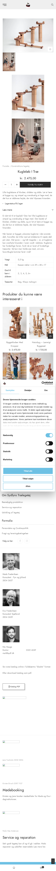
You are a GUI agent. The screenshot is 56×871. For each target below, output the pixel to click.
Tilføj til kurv (35, 184)
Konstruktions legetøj (20, 166)
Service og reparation (12, 507)
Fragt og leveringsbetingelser (15, 533)
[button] (23, 336)
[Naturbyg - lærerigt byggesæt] (41, 323)
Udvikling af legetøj (11, 512)
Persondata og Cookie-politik (15, 528)
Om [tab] (46, 390)
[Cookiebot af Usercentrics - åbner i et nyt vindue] (41, 383)
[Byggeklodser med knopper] (15, 323)
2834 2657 (8, 580)
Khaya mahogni (29, 281)
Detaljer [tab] (28, 390)
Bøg (19, 281)
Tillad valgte (28, 478)
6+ (29, 273)
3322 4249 (35, 650)
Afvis (28, 486)
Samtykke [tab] (10, 390)
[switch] (49, 443)
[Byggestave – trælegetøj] (15, 368)
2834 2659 (8, 617)
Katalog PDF (15, 686)
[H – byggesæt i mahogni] (41, 368)
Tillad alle (28, 471)
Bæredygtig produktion (12, 502)
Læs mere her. (39, 846)
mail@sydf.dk (8, 653)
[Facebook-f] (20, 541)
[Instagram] (27, 541)
